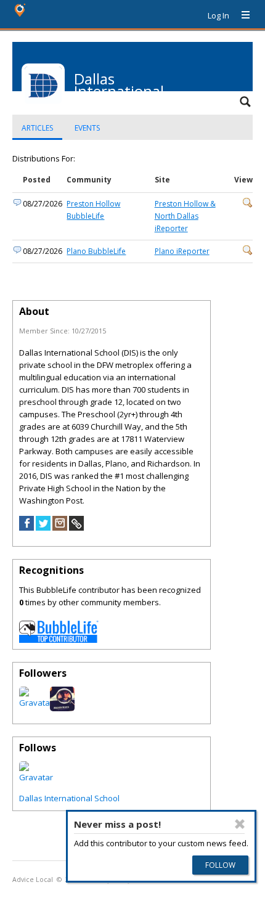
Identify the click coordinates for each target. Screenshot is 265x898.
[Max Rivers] (62, 708)
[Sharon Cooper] (36, 777)
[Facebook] (26, 527)
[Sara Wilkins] (36, 702)
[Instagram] (59, 527)
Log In (218, 15)
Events (87, 128)
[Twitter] (43, 527)
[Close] (240, 824)
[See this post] (248, 205)
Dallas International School (69, 798)
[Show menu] (241, 15)
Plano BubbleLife (96, 251)
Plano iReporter (182, 251)
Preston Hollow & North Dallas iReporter (185, 216)
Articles (37, 128)
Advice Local (32, 879)
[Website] (76, 527)
